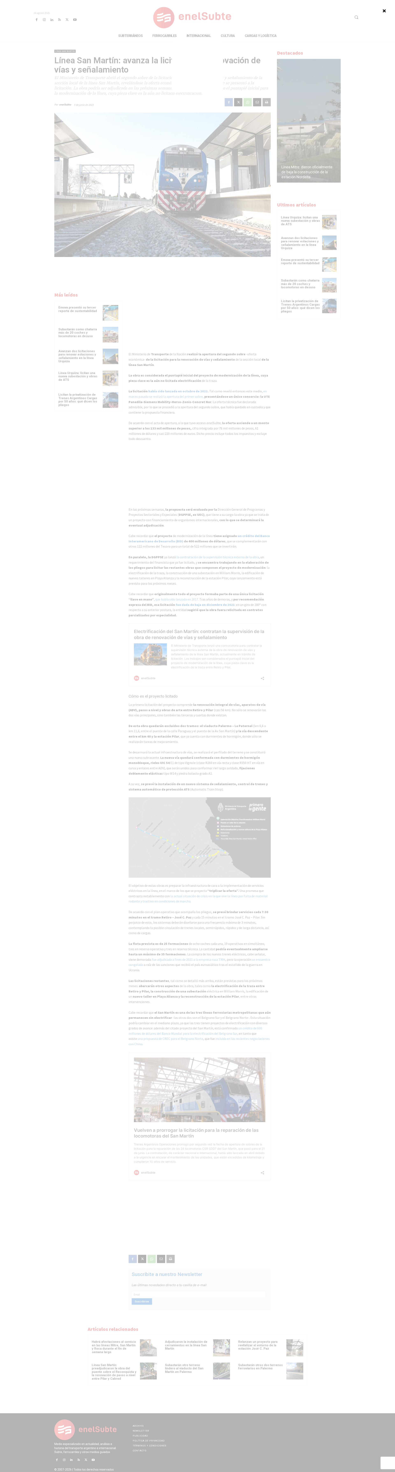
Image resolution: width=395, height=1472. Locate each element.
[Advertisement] (197, 67)
